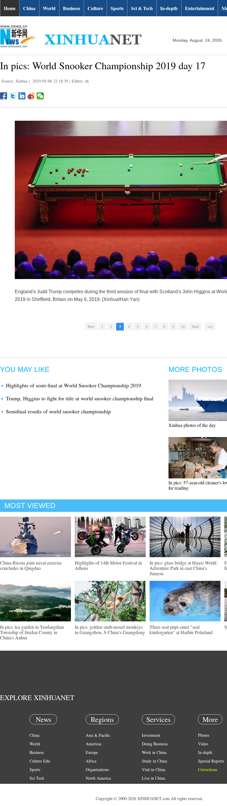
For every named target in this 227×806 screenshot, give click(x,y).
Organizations (97, 769)
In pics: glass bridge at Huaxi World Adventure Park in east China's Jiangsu (183, 568)
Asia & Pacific (98, 735)
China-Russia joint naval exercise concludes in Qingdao (31, 565)
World (49, 8)
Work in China (154, 752)
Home (10, 8)
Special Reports (211, 761)
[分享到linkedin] (22, 95)
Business (71, 8)
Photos (203, 735)
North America (98, 778)
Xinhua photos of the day (192, 425)
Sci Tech (37, 778)
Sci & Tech (142, 8)
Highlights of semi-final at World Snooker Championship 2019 (73, 385)
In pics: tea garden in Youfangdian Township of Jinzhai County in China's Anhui (32, 632)
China (29, 8)
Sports (117, 8)
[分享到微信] (40, 95)
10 (183, 326)
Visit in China (153, 769)
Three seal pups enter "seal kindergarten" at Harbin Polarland (181, 629)
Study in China (154, 761)
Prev (91, 326)
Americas (93, 744)
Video (203, 744)
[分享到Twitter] (13, 95)
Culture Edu (40, 761)
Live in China (153, 778)
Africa (91, 761)
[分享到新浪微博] (31, 95)
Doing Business (155, 744)
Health (35, 786)
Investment (151, 735)
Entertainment (199, 8)
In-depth (169, 8)
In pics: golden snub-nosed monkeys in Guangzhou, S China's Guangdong (110, 629)
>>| (209, 326)
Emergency (151, 786)
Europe (92, 752)
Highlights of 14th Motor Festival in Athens (108, 565)
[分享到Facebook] (3, 95)
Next (195, 326)
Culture (95, 8)
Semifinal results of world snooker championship (58, 411)
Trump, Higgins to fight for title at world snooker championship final (79, 398)
